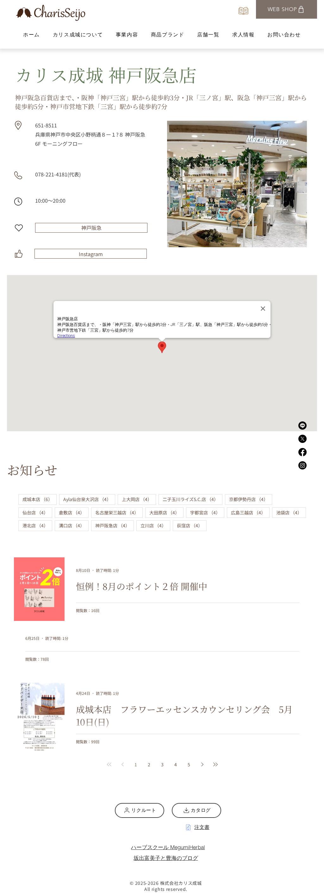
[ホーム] (243, 10)
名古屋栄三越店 (119, 512)
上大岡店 (139, 499)
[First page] (109, 764)
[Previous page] (122, 764)
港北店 (37, 525)
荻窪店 (192, 525)
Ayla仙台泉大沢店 (89, 499)
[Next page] (202, 764)
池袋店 (291, 512)
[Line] (302, 425)
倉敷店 (74, 512)
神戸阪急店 (114, 525)
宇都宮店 (207, 512)
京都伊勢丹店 (250, 499)
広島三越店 (250, 512)
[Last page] (215, 764)
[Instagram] (302, 465)
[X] (302, 439)
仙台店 (37, 512)
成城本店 (39, 499)
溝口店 (74, 525)
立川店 (155, 525)
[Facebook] (302, 452)
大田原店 (166, 512)
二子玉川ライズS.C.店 (192, 499)
